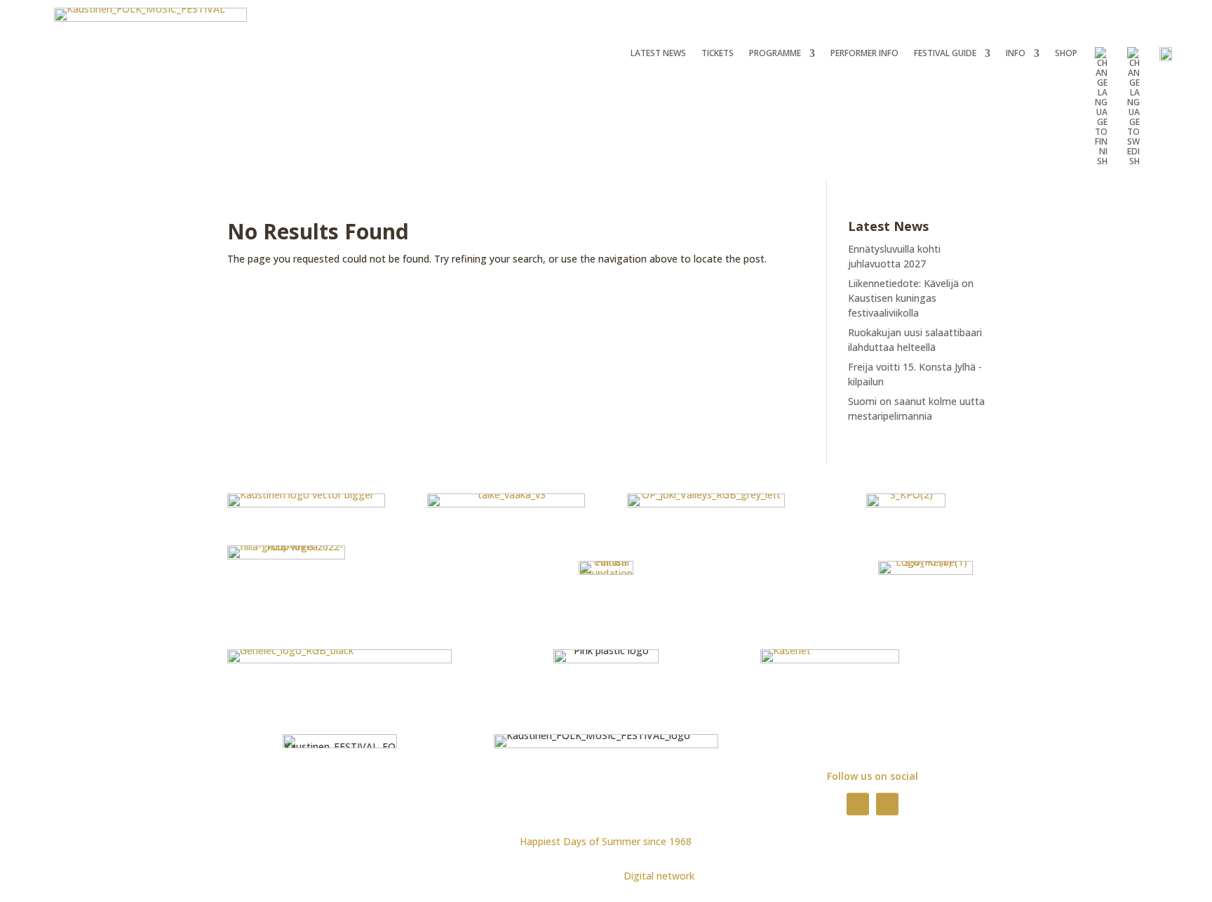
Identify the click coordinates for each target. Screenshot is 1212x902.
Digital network (659, 875)
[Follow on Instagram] (887, 803)
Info (1015, 53)
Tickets (717, 53)
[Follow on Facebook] (858, 803)
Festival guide (945, 53)
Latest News (658, 53)
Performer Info (864, 53)
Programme (775, 53)
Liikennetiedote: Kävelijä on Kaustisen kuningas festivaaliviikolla (911, 298)
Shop (1066, 53)
